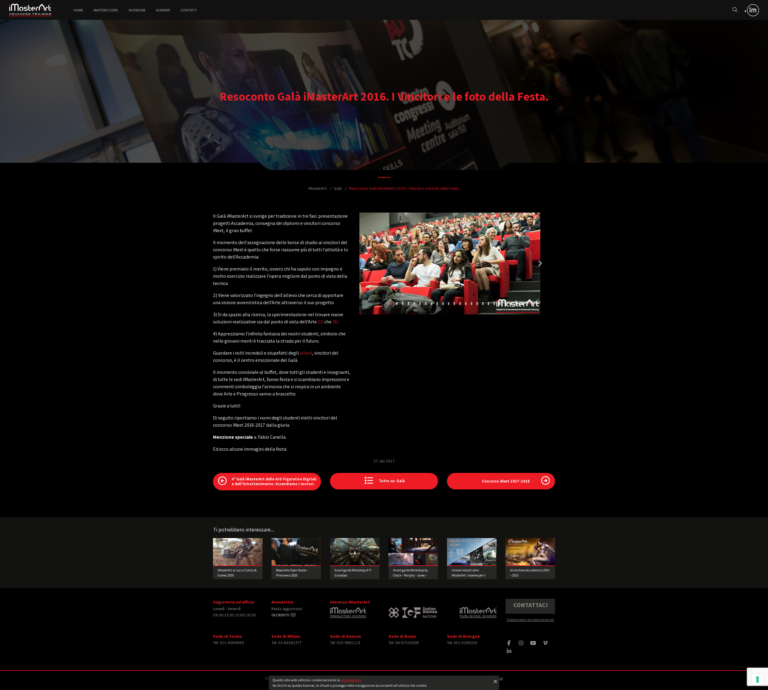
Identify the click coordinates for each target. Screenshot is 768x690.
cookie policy (350, 680)
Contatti (188, 10)
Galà (338, 188)
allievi (306, 353)
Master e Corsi (106, 10)
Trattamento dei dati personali (530, 619)
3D (335, 322)
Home (78, 10)
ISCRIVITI (281, 615)
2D (320, 322)
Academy (163, 10)
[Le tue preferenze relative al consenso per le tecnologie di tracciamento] (757, 679)
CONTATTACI (530, 605)
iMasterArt (317, 188)
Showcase (137, 10)
